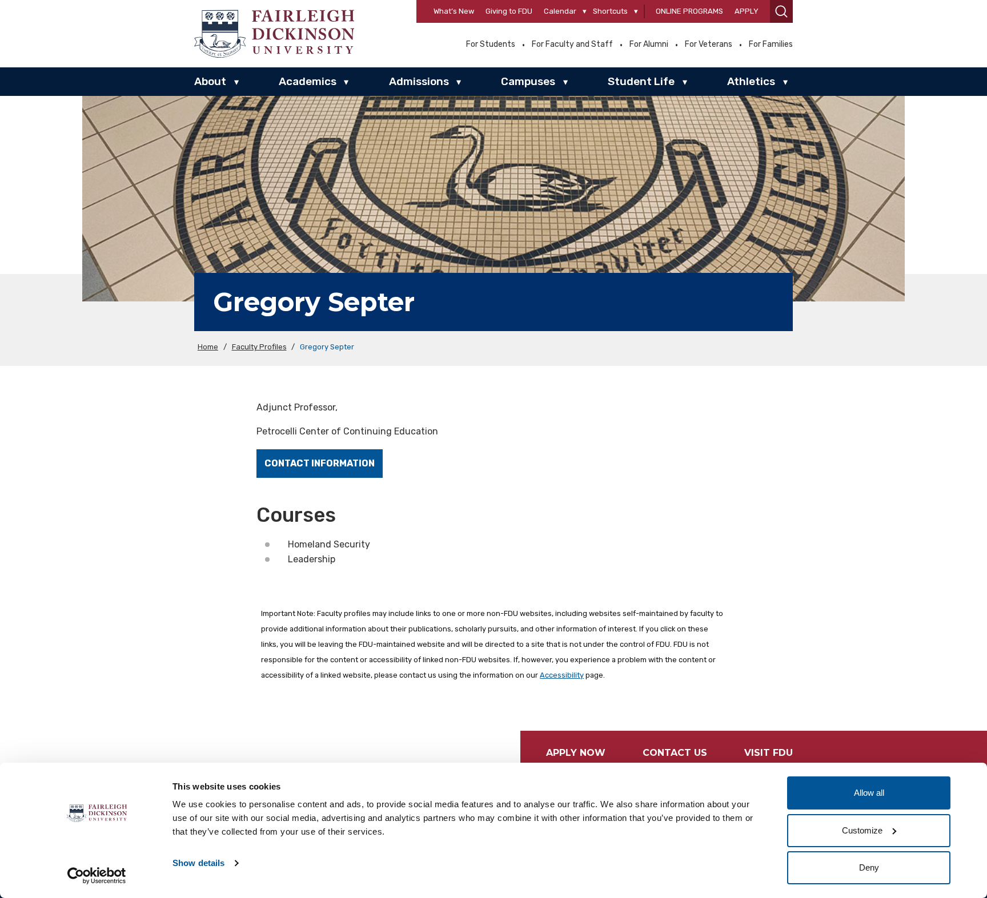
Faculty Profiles (259, 347)
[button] (781, 11)
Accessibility (562, 675)
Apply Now (575, 752)
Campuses (528, 81)
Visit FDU (768, 752)
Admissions (419, 81)
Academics (307, 81)
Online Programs (689, 11)
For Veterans (708, 44)
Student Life (641, 81)
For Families (771, 44)
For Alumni (648, 44)
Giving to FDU (509, 11)
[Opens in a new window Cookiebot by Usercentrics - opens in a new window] (97, 875)
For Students (490, 44)
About (210, 81)
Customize (862, 830)
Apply (747, 11)
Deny (869, 867)
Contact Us (675, 752)
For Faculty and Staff (572, 44)
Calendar (560, 11)
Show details (198, 863)
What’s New (454, 11)
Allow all (869, 793)
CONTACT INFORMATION (319, 463)
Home (208, 347)
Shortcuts (610, 11)
